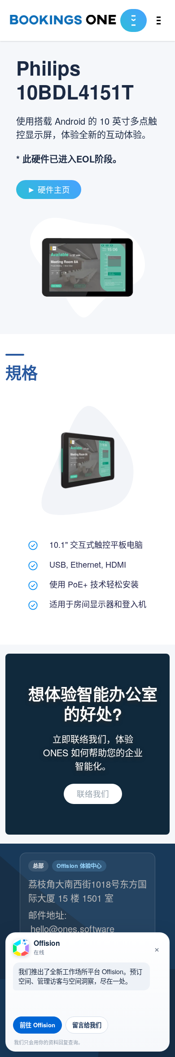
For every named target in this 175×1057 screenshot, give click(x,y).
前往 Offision (37, 1025)
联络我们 (93, 793)
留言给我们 (86, 1025)
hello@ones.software (72, 928)
